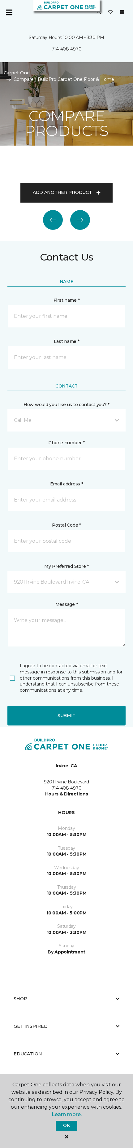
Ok (66, 1125)
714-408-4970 (67, 49)
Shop (20, 998)
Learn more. (67, 1114)
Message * (66, 604)
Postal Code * (66, 525)
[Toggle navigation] (9, 12)
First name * (67, 300)
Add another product (62, 192)
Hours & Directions (66, 794)
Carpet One (17, 73)
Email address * (66, 484)
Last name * (66, 341)
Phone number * (66, 442)
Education (28, 1054)
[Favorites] (110, 12)
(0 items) (122, 12)
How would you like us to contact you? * (66, 404)
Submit (66, 715)
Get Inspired (31, 1026)
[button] (99, 12)
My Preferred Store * (66, 566)
